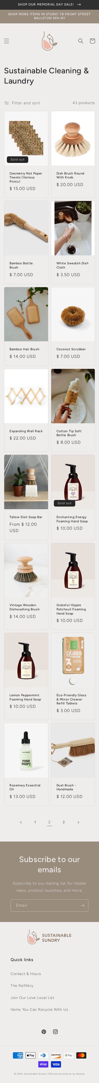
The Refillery (22, 985)
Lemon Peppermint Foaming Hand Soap (25, 697)
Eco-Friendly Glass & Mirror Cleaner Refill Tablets (71, 699)
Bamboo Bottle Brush (21, 265)
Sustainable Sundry (35, 1073)
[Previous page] (21, 822)
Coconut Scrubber (71, 349)
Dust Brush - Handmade (66, 787)
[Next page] (78, 822)
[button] (6, 41)
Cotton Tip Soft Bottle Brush (69, 433)
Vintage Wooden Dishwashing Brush (25, 607)
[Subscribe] (82, 905)
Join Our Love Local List (32, 998)
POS (50, 1073)
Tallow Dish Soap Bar (26, 517)
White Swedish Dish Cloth (72, 265)
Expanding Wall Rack (26, 431)
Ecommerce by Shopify (71, 1073)
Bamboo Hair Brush (24, 349)
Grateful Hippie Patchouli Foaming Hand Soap (71, 609)
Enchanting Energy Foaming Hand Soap (72, 519)
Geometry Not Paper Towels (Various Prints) (26, 177)
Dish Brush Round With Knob (70, 175)
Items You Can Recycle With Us (39, 1009)
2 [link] (49, 822)
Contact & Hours (26, 974)
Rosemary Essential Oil (25, 787)
